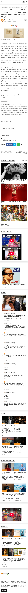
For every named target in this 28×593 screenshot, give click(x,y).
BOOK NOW (4, 101)
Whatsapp (18, 144)
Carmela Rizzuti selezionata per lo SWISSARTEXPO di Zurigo (13, 202)
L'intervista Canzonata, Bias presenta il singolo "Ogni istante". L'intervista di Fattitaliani (20, 496)
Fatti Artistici (13, 139)
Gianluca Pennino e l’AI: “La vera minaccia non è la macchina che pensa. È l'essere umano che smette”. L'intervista (7, 541)
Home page (3, 6)
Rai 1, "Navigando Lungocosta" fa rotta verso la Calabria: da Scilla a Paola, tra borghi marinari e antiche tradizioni (15, 335)
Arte (7, 139)
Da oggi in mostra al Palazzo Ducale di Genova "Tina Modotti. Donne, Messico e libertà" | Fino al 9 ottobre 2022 (14, 180)
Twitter (14, 144)
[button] (26, 2)
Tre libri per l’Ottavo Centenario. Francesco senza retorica (19, 559)
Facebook (10, 144)
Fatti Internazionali (6, 140)
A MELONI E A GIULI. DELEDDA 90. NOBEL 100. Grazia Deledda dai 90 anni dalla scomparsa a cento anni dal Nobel (15, 356)
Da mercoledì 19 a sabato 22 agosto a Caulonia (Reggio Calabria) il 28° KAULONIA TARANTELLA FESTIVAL (15, 395)
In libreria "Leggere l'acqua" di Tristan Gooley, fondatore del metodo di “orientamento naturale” (19, 541)
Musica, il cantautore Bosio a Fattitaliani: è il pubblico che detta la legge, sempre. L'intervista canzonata (7, 496)
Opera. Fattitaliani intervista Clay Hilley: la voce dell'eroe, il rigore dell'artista (19, 427)
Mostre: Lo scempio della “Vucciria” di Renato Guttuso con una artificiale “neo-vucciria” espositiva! (12, 223)
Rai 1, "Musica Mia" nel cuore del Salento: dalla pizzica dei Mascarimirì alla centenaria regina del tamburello (14, 317)
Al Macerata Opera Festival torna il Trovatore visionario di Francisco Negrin (19, 448)
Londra (8, 6)
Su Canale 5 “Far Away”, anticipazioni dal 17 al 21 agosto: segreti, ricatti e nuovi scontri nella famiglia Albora (15, 375)
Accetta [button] (4, 590)
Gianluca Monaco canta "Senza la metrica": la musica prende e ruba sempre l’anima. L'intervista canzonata (20, 475)
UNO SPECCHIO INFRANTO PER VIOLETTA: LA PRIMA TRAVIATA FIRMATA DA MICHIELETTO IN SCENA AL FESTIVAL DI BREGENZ (8, 449)
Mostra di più (24, 160)
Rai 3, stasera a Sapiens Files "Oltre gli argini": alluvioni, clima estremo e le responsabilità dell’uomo (14, 366)
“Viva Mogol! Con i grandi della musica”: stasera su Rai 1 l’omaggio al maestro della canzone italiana (15, 404)
